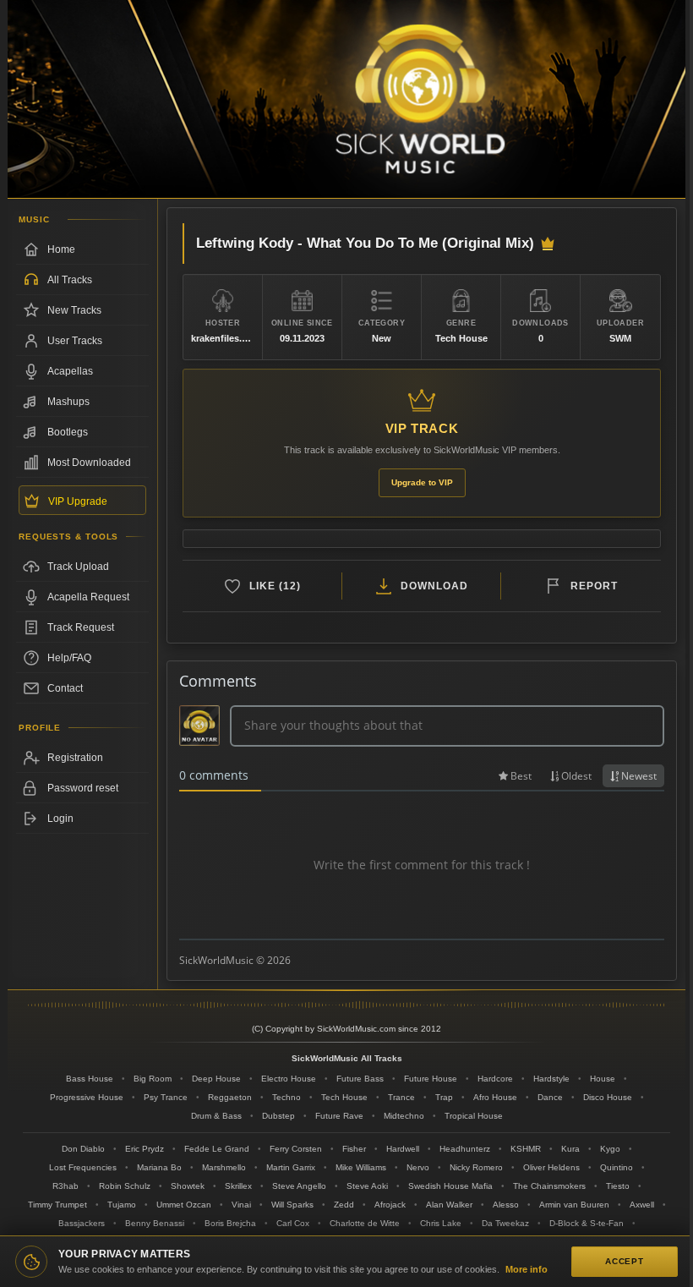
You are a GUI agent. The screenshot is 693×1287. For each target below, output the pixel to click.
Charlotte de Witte (365, 1223)
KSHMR (525, 1148)
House (602, 1078)
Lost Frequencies (83, 1167)
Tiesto (618, 1186)
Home (61, 249)
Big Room (153, 1078)
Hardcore (495, 1078)
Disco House (607, 1097)
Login (60, 818)
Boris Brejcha (230, 1223)
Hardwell (402, 1148)
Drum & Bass (216, 1115)
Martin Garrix (290, 1167)
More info (526, 1269)
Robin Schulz (124, 1186)
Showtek (188, 1186)
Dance (550, 1097)
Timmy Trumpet (57, 1204)
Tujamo (121, 1204)
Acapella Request (88, 597)
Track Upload (78, 566)
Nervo (418, 1167)
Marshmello (224, 1167)
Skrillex (238, 1186)
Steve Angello (299, 1186)
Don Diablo (83, 1148)
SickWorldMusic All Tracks (347, 1058)
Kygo (610, 1148)
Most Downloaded (89, 462)
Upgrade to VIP (422, 482)
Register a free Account (82, 757)
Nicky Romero (476, 1167)
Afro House (495, 1097)
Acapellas (70, 371)
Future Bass (360, 1078)
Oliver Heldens (551, 1167)
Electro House (288, 1078)
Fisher (354, 1148)
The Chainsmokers (549, 1186)
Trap (444, 1097)
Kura (570, 1148)
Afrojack (390, 1204)
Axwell (642, 1204)
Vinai (241, 1204)
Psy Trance (166, 1097)
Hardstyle (551, 1078)
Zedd (344, 1204)
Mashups (68, 402)
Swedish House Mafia (450, 1186)
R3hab (65, 1186)
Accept (624, 1261)
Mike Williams (361, 1167)
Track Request (80, 627)
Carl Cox (292, 1223)
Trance (401, 1097)
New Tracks (74, 310)
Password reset (82, 788)
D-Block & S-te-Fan (586, 1223)
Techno (286, 1097)
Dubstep (278, 1115)
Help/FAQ (69, 658)
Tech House (344, 1097)
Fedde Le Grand (216, 1148)
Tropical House (474, 1115)
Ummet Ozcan (183, 1204)
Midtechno (404, 1115)
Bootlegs (67, 432)
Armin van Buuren (574, 1204)
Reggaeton (230, 1097)
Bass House (89, 1078)
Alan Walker (449, 1204)
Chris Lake (440, 1223)
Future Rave (339, 1115)
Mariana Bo (159, 1167)
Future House (430, 1078)
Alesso (506, 1204)
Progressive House (86, 1097)
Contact (65, 688)
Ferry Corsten (296, 1148)
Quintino (616, 1167)
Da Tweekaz (505, 1223)
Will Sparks (292, 1204)
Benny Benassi (154, 1223)
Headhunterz (464, 1148)
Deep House (216, 1078)
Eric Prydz (144, 1148)
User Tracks (74, 341)
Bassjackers (81, 1223)
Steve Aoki (367, 1186)
